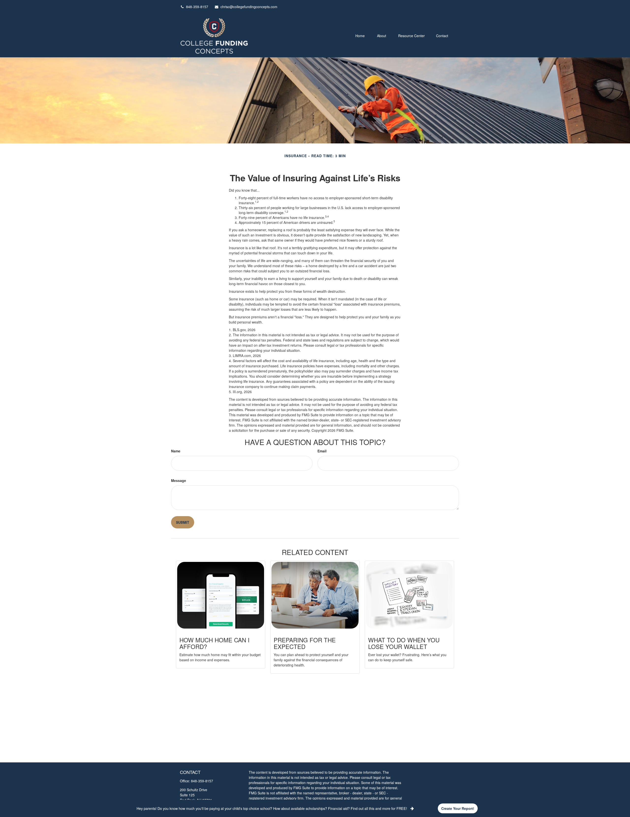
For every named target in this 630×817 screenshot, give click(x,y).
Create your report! (457, 808)
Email (322, 450)
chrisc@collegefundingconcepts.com (248, 6)
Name (175, 450)
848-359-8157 (197, 6)
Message (178, 480)
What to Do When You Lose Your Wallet (404, 642)
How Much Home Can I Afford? (214, 642)
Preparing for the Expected (305, 642)
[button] (360, 35)
